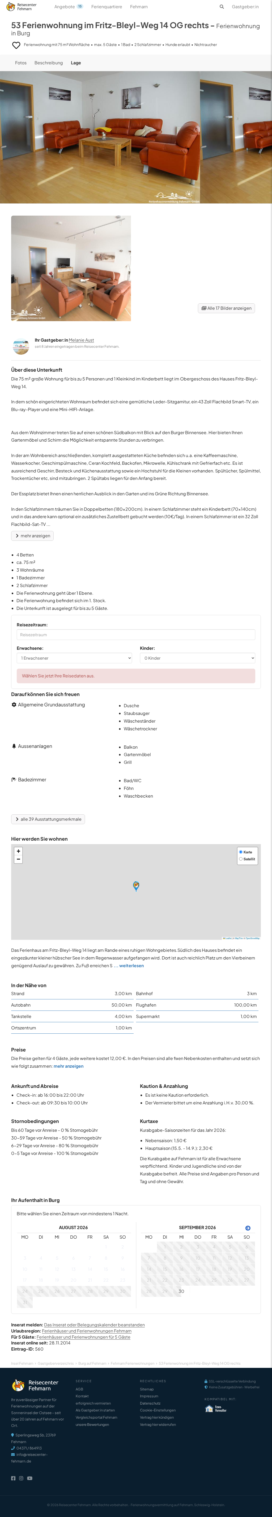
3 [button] (25, 1258)
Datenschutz (150, 1403)
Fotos (21, 62)
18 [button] (41, 1280)
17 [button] (25, 1280)
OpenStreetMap (253, 938)
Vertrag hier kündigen (157, 1417)
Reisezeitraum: (32, 624)
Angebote (68, 6)
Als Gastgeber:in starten (95, 1410)
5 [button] (57, 1258)
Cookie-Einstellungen (158, 1410)
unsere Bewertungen (92, 1424)
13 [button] (73, 1269)
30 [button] (123, 1291)
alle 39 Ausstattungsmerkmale (51, 819)
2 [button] (122, 1247)
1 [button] (106, 1247)
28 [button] (90, 1291)
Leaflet (228, 938)
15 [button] (106, 1269)
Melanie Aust (81, 340)
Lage (76, 62)
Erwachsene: (30, 648)
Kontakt (82, 1396)
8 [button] (106, 1258)
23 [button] (122, 1280)
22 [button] (106, 1280)
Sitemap (147, 1389)
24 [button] (25, 1291)
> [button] (247, 1227)
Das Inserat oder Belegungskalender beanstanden (94, 1324)
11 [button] (40, 1269)
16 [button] (123, 1269)
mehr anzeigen (35, 535)
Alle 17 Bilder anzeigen (229, 308)
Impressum (149, 1396)
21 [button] (90, 1280)
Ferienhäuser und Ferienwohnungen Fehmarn (86, 1331)
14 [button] (90, 1269)
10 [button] (25, 1269)
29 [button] (106, 1291)
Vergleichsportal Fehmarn (96, 1417)
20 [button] (73, 1280)
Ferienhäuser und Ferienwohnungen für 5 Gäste (83, 1337)
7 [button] (90, 1258)
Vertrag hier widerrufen (158, 1424)
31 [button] (25, 1302)
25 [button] (41, 1291)
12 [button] (57, 1269)
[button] (136, 886)
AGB (79, 1389)
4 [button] (41, 1258)
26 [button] (57, 1291)
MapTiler (239, 938)
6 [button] (73, 1258)
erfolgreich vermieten (93, 1403)
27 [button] (73, 1291)
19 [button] (57, 1280)
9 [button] (122, 1258)
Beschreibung (49, 62)
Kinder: (147, 648)
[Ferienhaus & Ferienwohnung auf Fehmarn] (27, 5)
